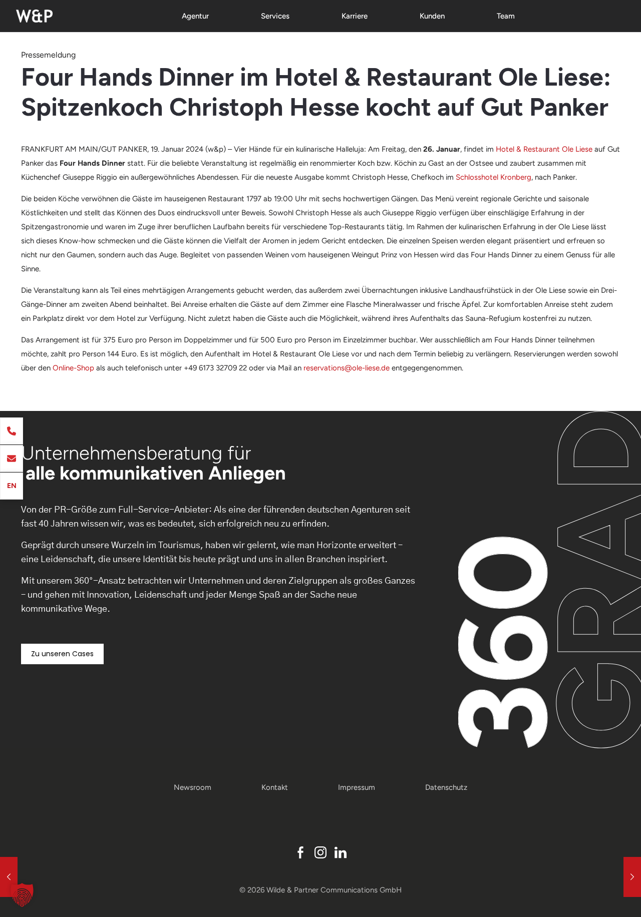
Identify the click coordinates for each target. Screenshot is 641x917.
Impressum (356, 787)
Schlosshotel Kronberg (493, 177)
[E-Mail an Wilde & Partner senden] (11, 458)
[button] (22, 895)
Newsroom (192, 787)
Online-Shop (73, 367)
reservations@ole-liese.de (346, 367)
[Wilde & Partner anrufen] (11, 430)
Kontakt (274, 787)
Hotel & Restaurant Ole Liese (544, 149)
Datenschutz (446, 787)
